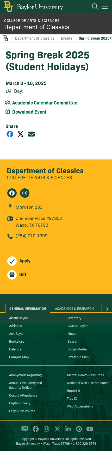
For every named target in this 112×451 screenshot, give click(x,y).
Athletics (15, 325)
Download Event (29, 111)
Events (66, 38)
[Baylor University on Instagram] (45, 431)
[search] (92, 7)
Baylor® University (51, 438)
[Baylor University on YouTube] (88, 431)
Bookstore (16, 341)
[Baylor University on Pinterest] (78, 431)
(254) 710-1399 (31, 235)
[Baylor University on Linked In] (67, 431)
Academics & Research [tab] (74, 308)
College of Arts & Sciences (31, 20)
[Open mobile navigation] (105, 7)
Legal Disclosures (22, 410)
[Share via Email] (31, 133)
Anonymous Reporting (25, 374)
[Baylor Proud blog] (23, 431)
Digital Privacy (19, 402)
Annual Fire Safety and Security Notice (25, 385)
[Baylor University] (33, 6)
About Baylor (18, 317)
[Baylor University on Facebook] (34, 431)
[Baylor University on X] (56, 431)
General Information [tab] (27, 308)
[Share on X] (20, 133)
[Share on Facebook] (10, 133)
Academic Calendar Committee (44, 102)
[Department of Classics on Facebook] (12, 193)
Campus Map (19, 356)
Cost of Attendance (23, 395)
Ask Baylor (17, 333)
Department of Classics (36, 26)
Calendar (16, 349)
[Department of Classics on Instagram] (25, 193)
